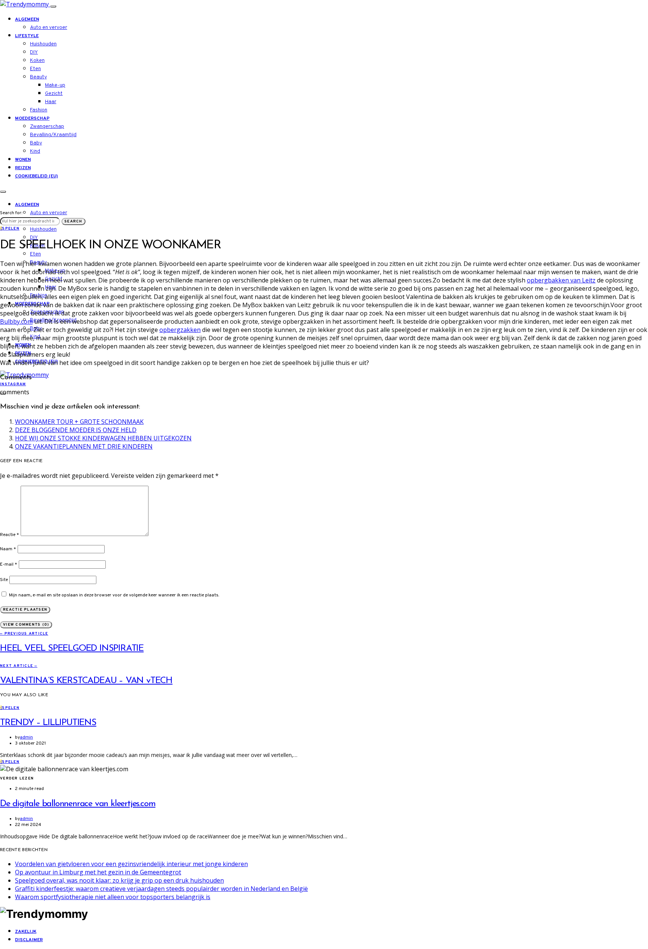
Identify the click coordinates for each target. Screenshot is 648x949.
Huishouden (43, 44)
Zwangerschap (47, 126)
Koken (37, 60)
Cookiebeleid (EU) (36, 176)
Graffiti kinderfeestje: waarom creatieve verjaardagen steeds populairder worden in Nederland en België (161, 888)
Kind (35, 151)
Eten (35, 69)
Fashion (38, 110)
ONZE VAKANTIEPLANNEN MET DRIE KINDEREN (84, 446)
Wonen (23, 160)
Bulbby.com (16, 321)
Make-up (55, 85)
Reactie (9, 535)
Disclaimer (29, 940)
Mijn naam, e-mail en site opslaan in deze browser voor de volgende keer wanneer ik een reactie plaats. (114, 595)
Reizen (23, 168)
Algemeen (27, 20)
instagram (13, 384)
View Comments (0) (26, 624)
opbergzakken (180, 330)
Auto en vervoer (48, 27)
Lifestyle (27, 36)
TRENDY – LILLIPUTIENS (48, 722)
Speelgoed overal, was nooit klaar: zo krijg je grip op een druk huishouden (119, 880)
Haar (50, 102)
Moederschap (32, 119)
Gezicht (54, 93)
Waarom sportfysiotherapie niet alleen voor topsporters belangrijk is (112, 897)
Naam (8, 549)
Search (73, 221)
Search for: (11, 213)
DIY (34, 52)
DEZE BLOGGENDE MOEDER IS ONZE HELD (75, 430)
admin (26, 737)
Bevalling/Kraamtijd (53, 135)
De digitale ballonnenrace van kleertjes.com (77, 803)
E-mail (8, 565)
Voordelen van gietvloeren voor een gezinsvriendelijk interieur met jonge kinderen (131, 864)
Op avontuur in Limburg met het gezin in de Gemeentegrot (98, 872)
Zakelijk (25, 932)
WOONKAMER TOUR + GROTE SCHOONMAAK (79, 421)
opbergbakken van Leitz (561, 280)
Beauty (38, 77)
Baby (36, 143)
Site (4, 580)
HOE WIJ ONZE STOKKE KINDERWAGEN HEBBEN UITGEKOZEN (103, 438)
